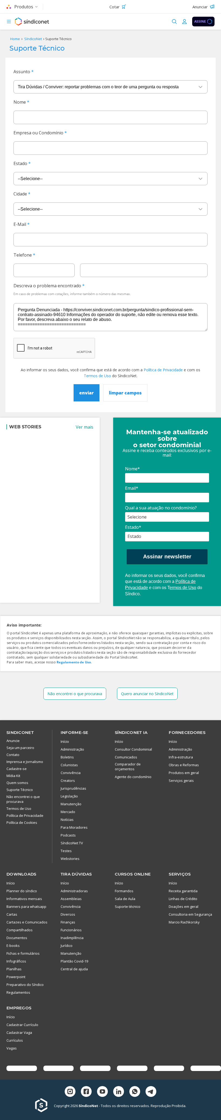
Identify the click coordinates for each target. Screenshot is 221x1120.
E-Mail (19, 224)
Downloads (21, 874)
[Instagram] (70, 1092)
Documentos (16, 937)
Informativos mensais (24, 898)
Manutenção (71, 804)
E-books (13, 945)
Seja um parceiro (20, 747)
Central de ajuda (74, 969)
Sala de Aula (125, 898)
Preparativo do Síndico (25, 984)
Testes (66, 850)
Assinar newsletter (167, 556)
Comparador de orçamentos (128, 766)
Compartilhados (19, 930)
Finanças (68, 922)
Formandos (124, 890)
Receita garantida (183, 890)
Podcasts (68, 835)
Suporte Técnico (19, 789)
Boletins (67, 757)
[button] (9, 21)
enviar (86, 393)
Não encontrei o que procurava (74, 693)
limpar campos (125, 393)
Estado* (133, 527)
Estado (20, 163)
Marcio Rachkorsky (184, 922)
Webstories (70, 858)
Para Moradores (74, 827)
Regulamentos (18, 992)
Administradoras (74, 890)
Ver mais (84, 427)
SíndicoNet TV (72, 843)
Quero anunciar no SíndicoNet (147, 693)
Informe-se (74, 732)
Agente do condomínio (133, 776)
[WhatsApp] (134, 1092)
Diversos (68, 914)
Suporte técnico (127, 906)
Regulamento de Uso (74, 662)
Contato (12, 754)
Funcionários (71, 930)
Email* (131, 488)
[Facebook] (86, 1092)
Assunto (21, 72)
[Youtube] (102, 1092)
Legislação (69, 796)
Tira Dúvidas (76, 874)
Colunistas (69, 764)
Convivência (71, 772)
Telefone (22, 255)
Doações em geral (183, 906)
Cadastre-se (16, 768)
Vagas (11, 1048)
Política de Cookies (21, 822)
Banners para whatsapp (26, 906)
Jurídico (66, 945)
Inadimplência (72, 937)
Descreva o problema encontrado (47, 286)
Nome (19, 102)
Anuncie (13, 740)
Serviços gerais (181, 780)
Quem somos (17, 782)
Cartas (11, 914)
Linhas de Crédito (183, 898)
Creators (68, 780)
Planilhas (14, 969)
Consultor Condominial (133, 749)
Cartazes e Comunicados (26, 922)
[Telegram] (151, 1092)
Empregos (18, 1007)
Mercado (68, 811)
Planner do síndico (21, 890)
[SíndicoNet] (44, 1105)
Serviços (180, 874)
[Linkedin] (118, 1092)
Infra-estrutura (181, 757)
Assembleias (71, 898)
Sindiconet (20, 732)
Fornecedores (187, 732)
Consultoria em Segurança (190, 914)
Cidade (20, 194)
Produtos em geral (184, 772)
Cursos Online (133, 874)
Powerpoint (15, 976)
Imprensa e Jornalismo (24, 761)
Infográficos (16, 961)
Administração (72, 749)
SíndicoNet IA (131, 732)
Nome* (132, 468)
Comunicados (126, 757)
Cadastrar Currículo (22, 1024)
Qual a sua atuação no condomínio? (161, 507)
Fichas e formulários (23, 953)
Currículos (14, 1040)
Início (65, 741)
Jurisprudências (73, 788)
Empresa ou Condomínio (38, 133)
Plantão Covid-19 (74, 961)
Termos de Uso (97, 375)
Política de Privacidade (163, 369)
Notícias (67, 819)
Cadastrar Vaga (19, 1032)
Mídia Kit (13, 775)
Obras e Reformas (184, 764)
